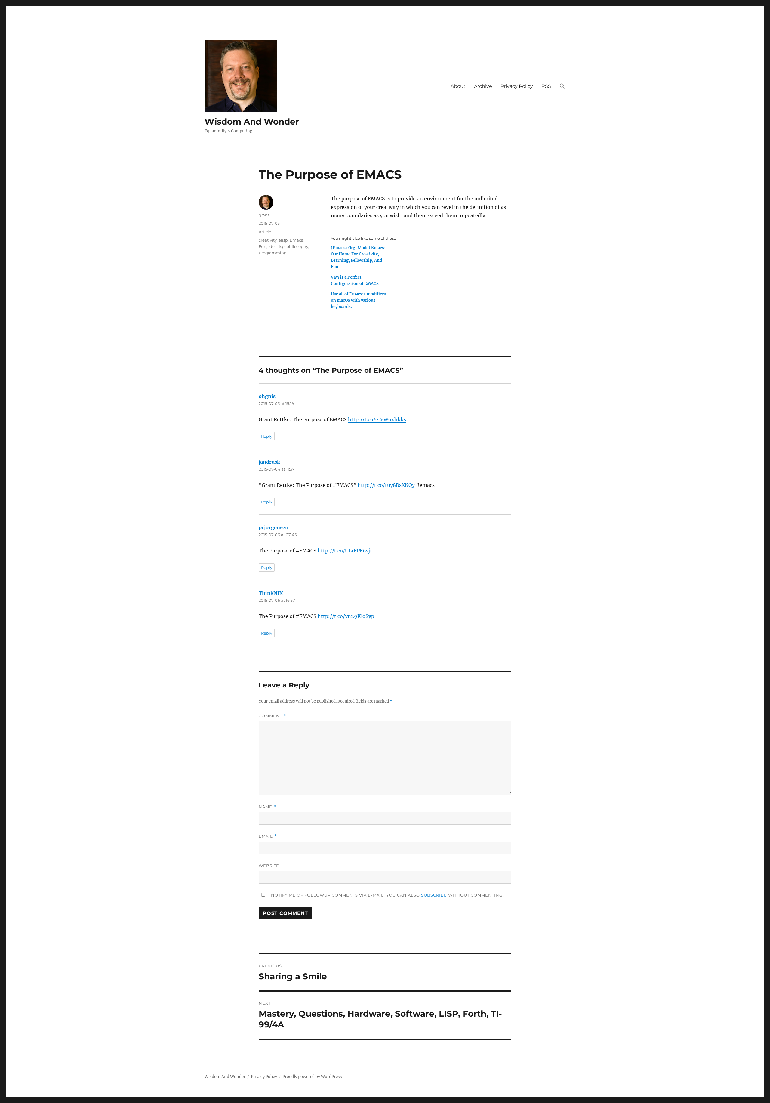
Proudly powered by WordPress (312, 1076)
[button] (562, 87)
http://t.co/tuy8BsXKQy (386, 485)
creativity (268, 240)
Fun (262, 246)
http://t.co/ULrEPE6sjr (345, 551)
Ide (271, 246)
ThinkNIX (271, 593)
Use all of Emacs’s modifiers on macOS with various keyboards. (358, 300)
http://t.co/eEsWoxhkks (377, 419)
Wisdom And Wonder (252, 121)
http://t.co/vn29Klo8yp (346, 616)
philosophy (297, 246)
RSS (546, 86)
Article (265, 231)
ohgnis (267, 396)
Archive (483, 86)
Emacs (296, 240)
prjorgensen (273, 527)
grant (264, 214)
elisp (283, 240)
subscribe (434, 895)
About (458, 86)
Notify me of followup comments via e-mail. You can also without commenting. (387, 895)
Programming (273, 252)
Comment (272, 715)
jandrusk (269, 462)
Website (269, 865)
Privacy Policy (516, 86)
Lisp (280, 246)
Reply (266, 436)
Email (268, 836)
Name (267, 806)
